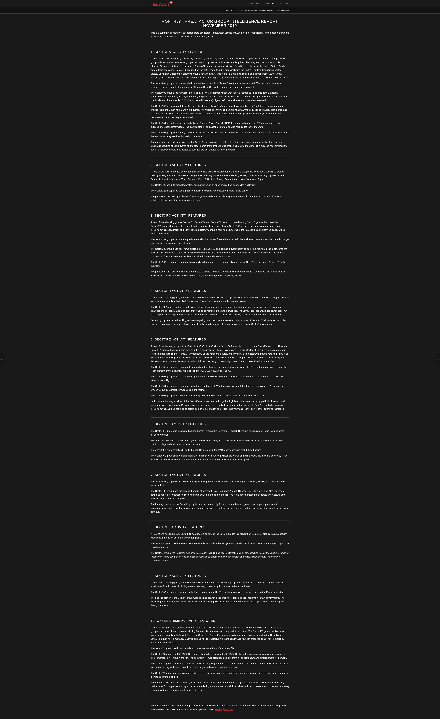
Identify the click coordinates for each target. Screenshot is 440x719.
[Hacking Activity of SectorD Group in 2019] (2, 359)
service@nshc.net (224, 709)
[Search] (287, 3)
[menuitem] (251, 3)
